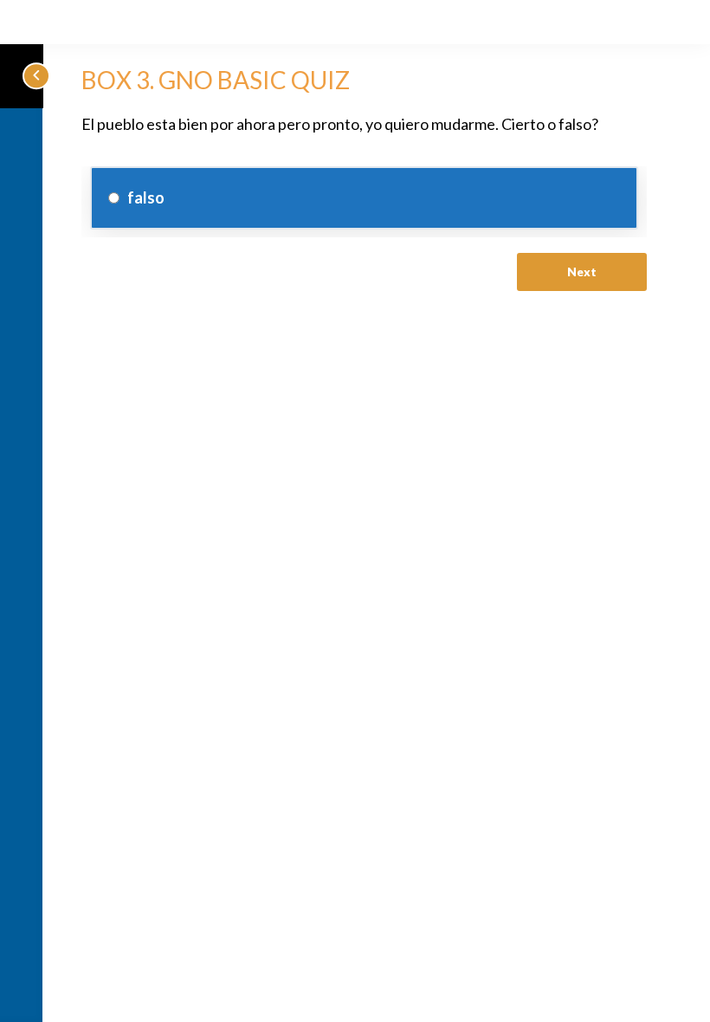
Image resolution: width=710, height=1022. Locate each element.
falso (145, 197)
